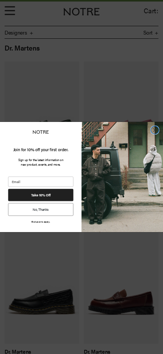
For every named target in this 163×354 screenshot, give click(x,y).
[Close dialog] (155, 130)
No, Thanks (41, 209)
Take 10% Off (40, 195)
